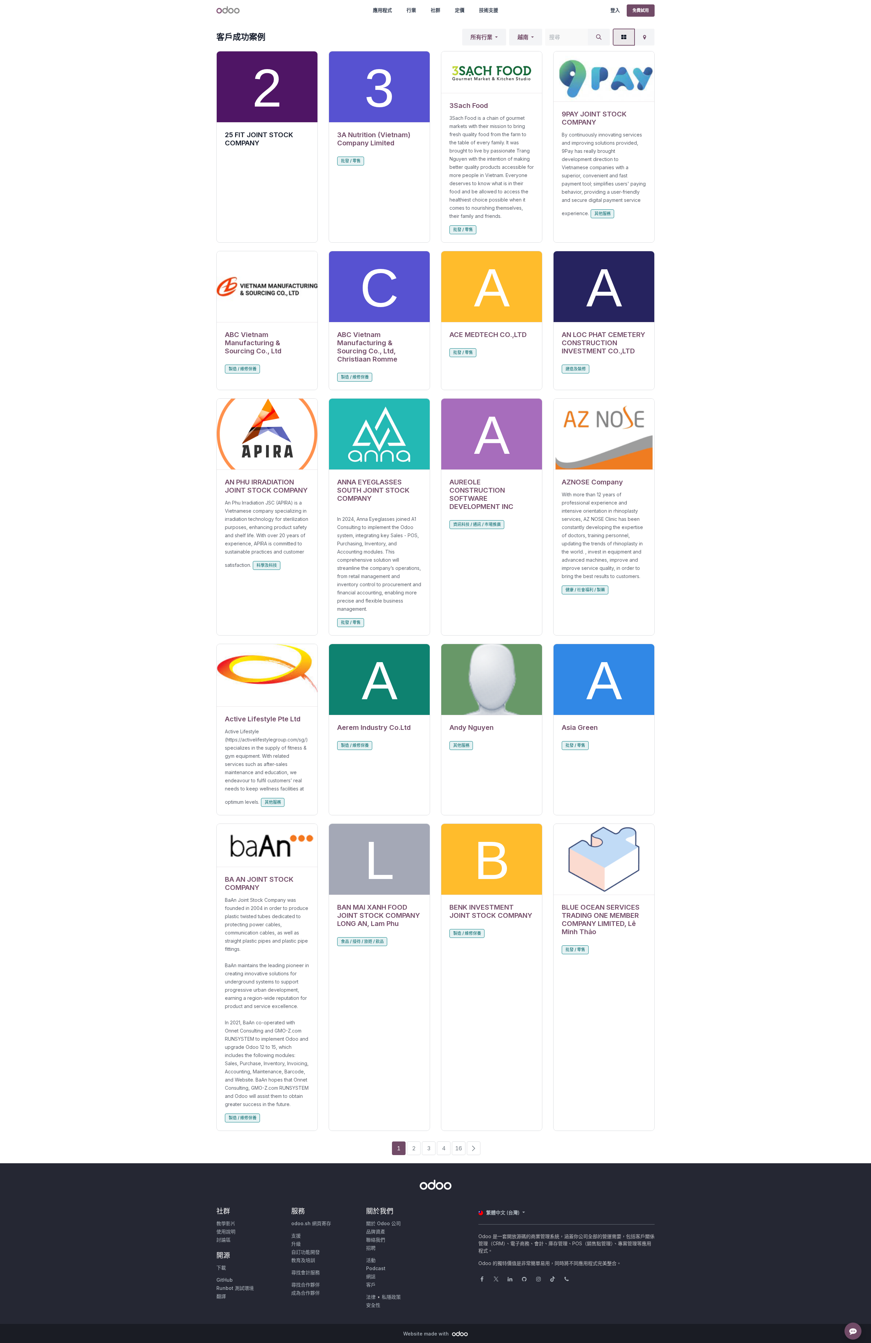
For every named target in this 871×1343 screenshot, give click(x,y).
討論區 (223, 1240)
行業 (411, 10)
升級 (296, 1244)
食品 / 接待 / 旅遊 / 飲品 (362, 941)
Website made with (426, 1334)
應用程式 (382, 10)
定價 (459, 10)
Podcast (375, 1268)
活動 (371, 1260)
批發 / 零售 (351, 160)
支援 (296, 1235)
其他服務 (602, 213)
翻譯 (221, 1296)
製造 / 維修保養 (243, 368)
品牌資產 (375, 1231)
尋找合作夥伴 (305, 1285)
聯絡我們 (375, 1240)
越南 (522, 37)
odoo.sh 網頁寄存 (311, 1223)
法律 (371, 1297)
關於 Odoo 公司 (383, 1223)
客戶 (371, 1285)
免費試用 (640, 10)
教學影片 (225, 1223)
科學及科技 (267, 565)
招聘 (371, 1248)
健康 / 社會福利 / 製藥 (585, 589)
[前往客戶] (379, 87)
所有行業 (481, 37)
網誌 (371, 1276)
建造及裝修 (575, 368)
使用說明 (225, 1231)
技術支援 (488, 10)
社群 (435, 10)
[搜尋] (599, 37)
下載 (221, 1267)
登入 (615, 10)
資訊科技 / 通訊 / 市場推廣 (477, 524)
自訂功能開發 (305, 1252)
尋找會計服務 (305, 1272)
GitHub (224, 1280)
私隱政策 (391, 1297)
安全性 (373, 1305)
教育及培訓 (303, 1260)
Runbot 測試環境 (235, 1288)
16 (458, 1148)
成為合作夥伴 (305, 1293)
